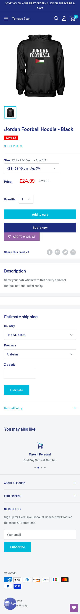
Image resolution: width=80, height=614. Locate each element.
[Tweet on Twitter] (65, 252)
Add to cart (40, 214)
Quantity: (10, 199)
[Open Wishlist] (74, 608)
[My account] (64, 18)
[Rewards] (10, 604)
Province (10, 345)
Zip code (9, 364)
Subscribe (17, 547)
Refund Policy (13, 408)
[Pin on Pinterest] (57, 252)
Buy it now (40, 227)
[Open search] (56, 18)
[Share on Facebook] (50, 252)
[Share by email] (73, 252)
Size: (25, 160)
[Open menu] (6, 18)
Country (9, 326)
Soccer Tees (13, 146)
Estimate (16, 390)
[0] (72, 18)
